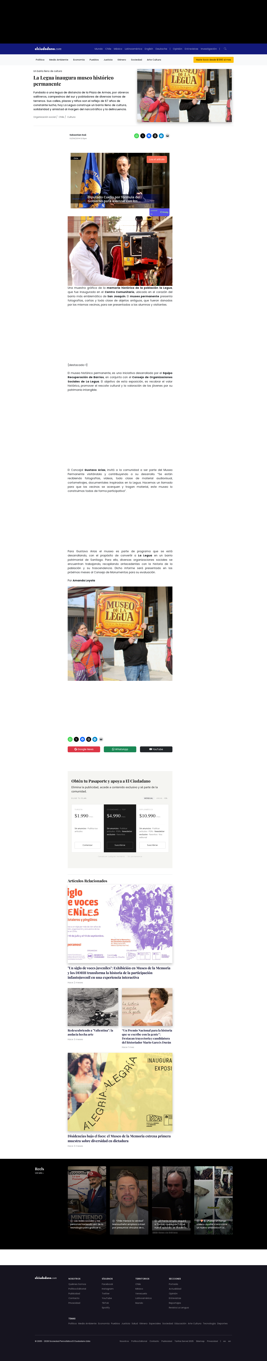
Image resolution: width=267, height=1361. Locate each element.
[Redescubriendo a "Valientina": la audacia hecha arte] (93, 1007)
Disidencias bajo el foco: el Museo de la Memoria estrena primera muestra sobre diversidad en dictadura (119, 1138)
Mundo (99, 49)
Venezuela (141, 1293)
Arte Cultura (154, 59)
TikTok (105, 1303)
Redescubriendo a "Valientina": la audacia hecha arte (90, 1032)
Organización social (44, 117)
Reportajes (175, 1303)
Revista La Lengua (179, 1307)
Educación (180, 1323)
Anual (162, 798)
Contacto (73, 1298)
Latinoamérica (133, 49)
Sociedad (136, 59)
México (118, 49)
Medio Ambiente (58, 59)
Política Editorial (77, 1288)
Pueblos (94, 59)
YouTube (157, 749)
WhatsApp (121, 749)
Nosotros (124, 1341)
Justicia (108, 59)
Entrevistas (191, 49)
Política (40, 59)
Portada (173, 1284)
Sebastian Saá (78, 135)
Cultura (71, 117)
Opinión (177, 49)
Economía (79, 59)
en (229, 1341)
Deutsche (161, 49)
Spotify (106, 1307)
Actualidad (175, 1288)
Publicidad (74, 1293)
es (224, 1341)
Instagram (108, 1288)
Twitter (106, 1293)
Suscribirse (120, 845)
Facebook (107, 1284)
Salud (135, 1323)
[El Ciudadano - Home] (48, 49)
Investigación (209, 49)
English (149, 49)
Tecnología (209, 1323)
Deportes (222, 1323)
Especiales (155, 1323)
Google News (85, 749)
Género (121, 59)
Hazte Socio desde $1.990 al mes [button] (213, 59)
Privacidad (74, 1303)
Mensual (148, 798)
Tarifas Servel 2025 (184, 1341)
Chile (108, 49)
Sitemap (200, 1341)
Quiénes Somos (77, 1284)
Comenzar (88, 845)
